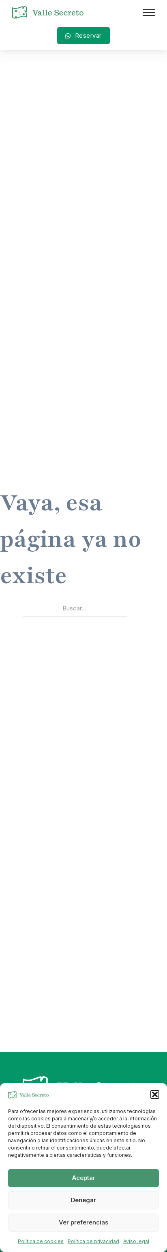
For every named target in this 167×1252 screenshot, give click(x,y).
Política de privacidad (93, 1241)
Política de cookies (41, 1241)
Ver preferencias (83, 1222)
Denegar (83, 1200)
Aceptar (83, 1178)
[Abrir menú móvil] (149, 12)
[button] (155, 1094)
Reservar (88, 35)
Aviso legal (136, 1241)
